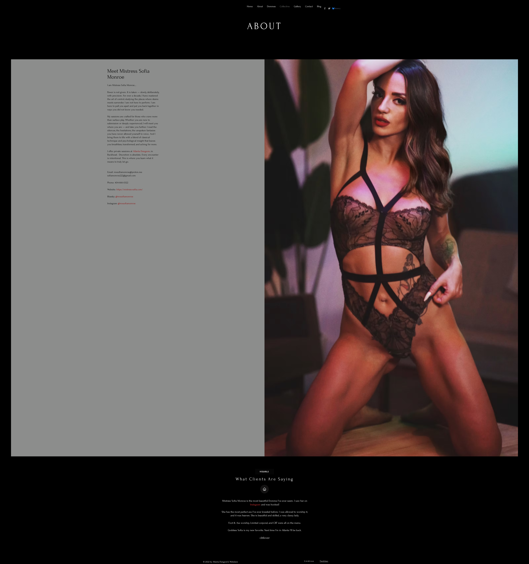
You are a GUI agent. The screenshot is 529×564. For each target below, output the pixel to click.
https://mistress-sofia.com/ (129, 189)
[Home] (264, 489)
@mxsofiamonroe (124, 196)
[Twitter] (329, 8)
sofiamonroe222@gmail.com (121, 175)
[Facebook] (324, 8)
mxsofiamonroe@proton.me (128, 172)
